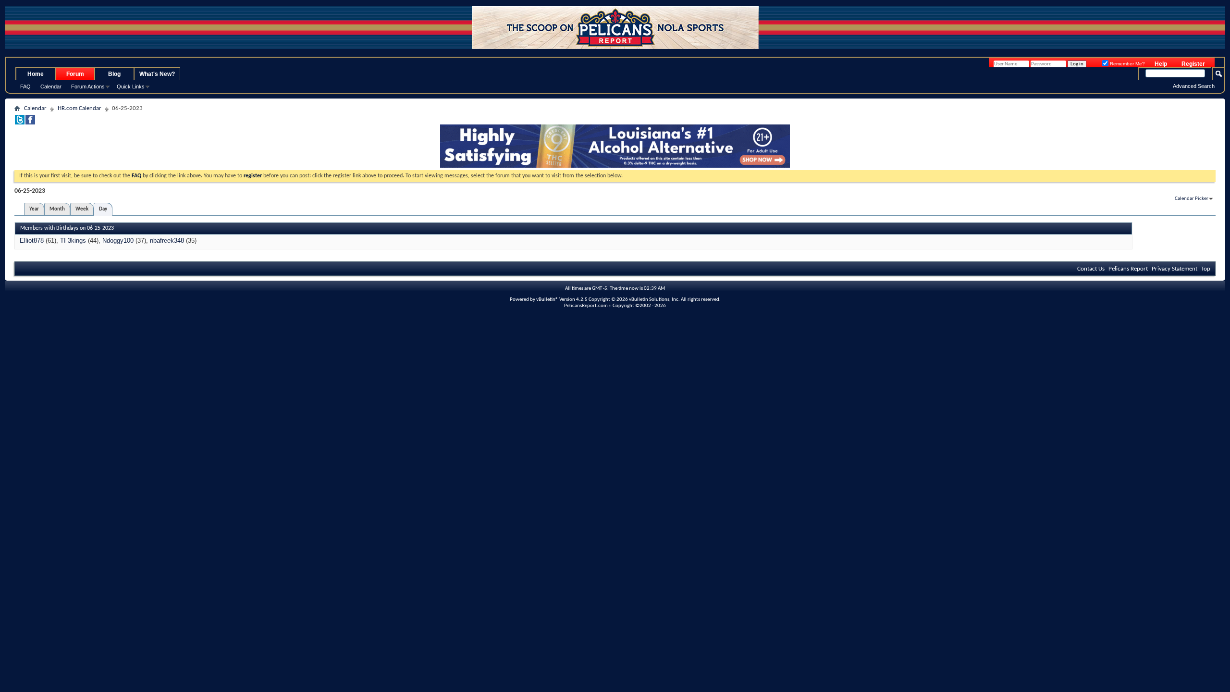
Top (1205, 269)
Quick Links (131, 86)
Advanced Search (1194, 86)
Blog (114, 74)
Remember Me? (1126, 63)
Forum (75, 74)
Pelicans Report (1128, 269)
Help (1161, 64)
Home (35, 74)
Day (103, 209)
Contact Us (1091, 269)
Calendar (51, 86)
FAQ (25, 86)
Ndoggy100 (118, 240)
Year (34, 209)
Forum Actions (88, 86)
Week (81, 209)
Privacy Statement (1174, 269)
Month (57, 209)
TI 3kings (73, 240)
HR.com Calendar (79, 108)
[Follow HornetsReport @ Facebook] (30, 123)
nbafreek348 (167, 240)
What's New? (157, 74)
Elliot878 (32, 240)
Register (1193, 64)
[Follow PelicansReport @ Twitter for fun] (19, 123)
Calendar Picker (1191, 198)
